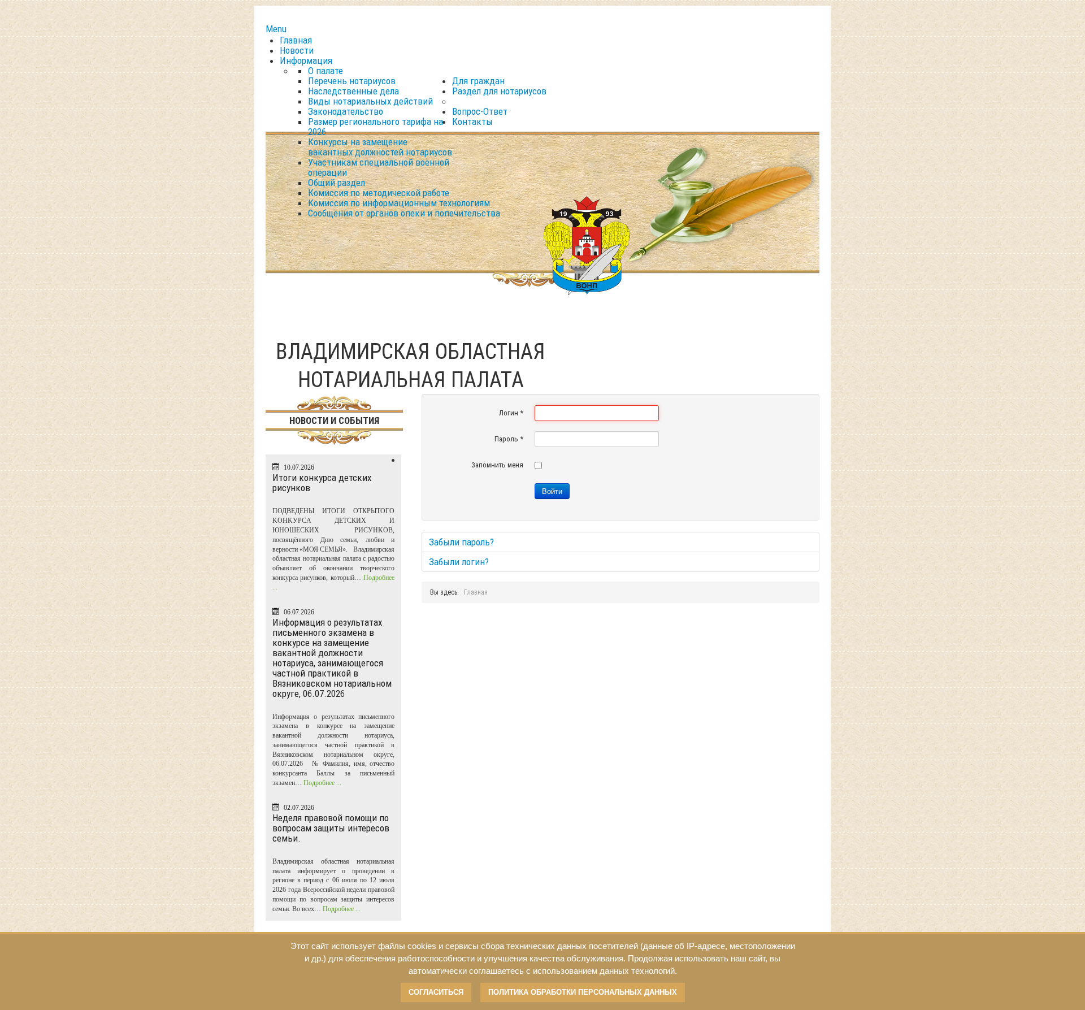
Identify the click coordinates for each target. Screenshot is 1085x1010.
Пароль (508, 439)
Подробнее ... (322, 783)
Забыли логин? (459, 561)
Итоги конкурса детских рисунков (321, 482)
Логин (511, 413)
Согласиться (436, 992)
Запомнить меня (497, 465)
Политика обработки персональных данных (582, 992)
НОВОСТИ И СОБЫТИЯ (334, 420)
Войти (552, 491)
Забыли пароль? (461, 542)
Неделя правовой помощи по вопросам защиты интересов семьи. (330, 828)
